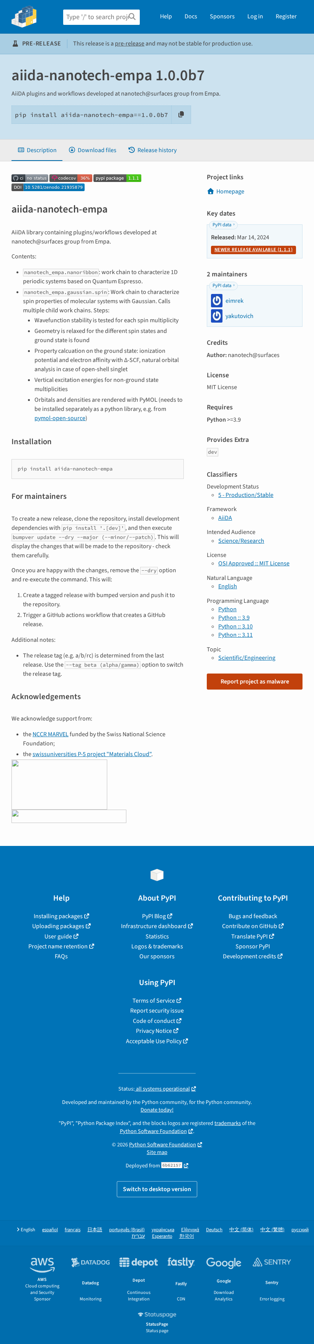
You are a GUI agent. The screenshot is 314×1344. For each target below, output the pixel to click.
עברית (138, 1236)
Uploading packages (58, 926)
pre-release (129, 43)
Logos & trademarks (157, 946)
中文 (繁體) (272, 1230)
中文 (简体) (241, 1230)
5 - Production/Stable (245, 495)
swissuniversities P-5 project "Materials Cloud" (92, 754)
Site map (157, 1152)
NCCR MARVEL (51, 734)
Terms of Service (153, 1001)
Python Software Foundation (153, 1131)
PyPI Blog (154, 916)
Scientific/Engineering (246, 658)
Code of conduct (154, 1021)
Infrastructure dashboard (153, 926)
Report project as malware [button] (255, 681)
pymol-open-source (59, 418)
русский (300, 1230)
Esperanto (162, 1236)
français (72, 1230)
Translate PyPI (249, 936)
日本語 (94, 1230)
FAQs (61, 956)
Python (227, 609)
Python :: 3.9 (234, 618)
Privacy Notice (154, 1031)
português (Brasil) (127, 1230)
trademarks (227, 1123)
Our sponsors (157, 956)
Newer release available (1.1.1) (253, 249)
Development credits (249, 956)
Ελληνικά (190, 1230)
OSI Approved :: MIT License (253, 563)
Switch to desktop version (157, 1189)
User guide (58, 936)
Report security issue (157, 1010)
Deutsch (214, 1230)
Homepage (230, 191)
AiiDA (225, 518)
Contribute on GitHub (249, 926)
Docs (191, 16)
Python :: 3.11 (235, 635)
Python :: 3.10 (235, 626)
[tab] (36, 150)
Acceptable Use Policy (154, 1041)
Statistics (157, 936)
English (227, 586)
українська (163, 1230)
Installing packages (58, 916)
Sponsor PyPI (253, 946)
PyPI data (222, 224)
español (50, 1230)
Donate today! (157, 1110)
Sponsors (222, 16)
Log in (255, 16)
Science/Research (241, 541)
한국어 (186, 1236)
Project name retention (58, 946)
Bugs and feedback (253, 916)
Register (286, 16)
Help (166, 16)
